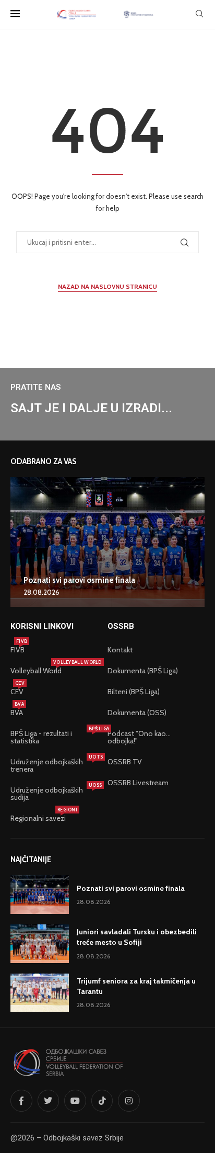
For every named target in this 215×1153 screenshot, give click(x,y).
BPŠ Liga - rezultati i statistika (53, 737)
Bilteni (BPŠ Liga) (134, 691)
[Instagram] (129, 1101)
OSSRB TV (125, 761)
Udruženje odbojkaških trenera (53, 765)
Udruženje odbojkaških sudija (53, 793)
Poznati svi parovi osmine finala (79, 580)
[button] (20, 541)
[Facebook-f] (21, 1101)
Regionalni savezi (38, 818)
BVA (16, 712)
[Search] (199, 14)
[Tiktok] (102, 1101)
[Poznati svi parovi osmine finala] (107, 542)
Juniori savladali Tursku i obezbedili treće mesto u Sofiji (137, 937)
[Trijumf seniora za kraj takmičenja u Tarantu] (39, 993)
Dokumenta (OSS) (137, 712)
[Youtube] (75, 1101)
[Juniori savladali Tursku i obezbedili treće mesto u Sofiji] (39, 943)
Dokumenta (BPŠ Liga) (143, 670)
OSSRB (121, 626)
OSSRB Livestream (138, 782)
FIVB (17, 649)
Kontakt (120, 649)
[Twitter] (48, 1101)
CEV (16, 691)
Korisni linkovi (42, 626)
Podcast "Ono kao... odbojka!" (139, 737)
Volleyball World (36, 670)
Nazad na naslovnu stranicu (107, 286)
